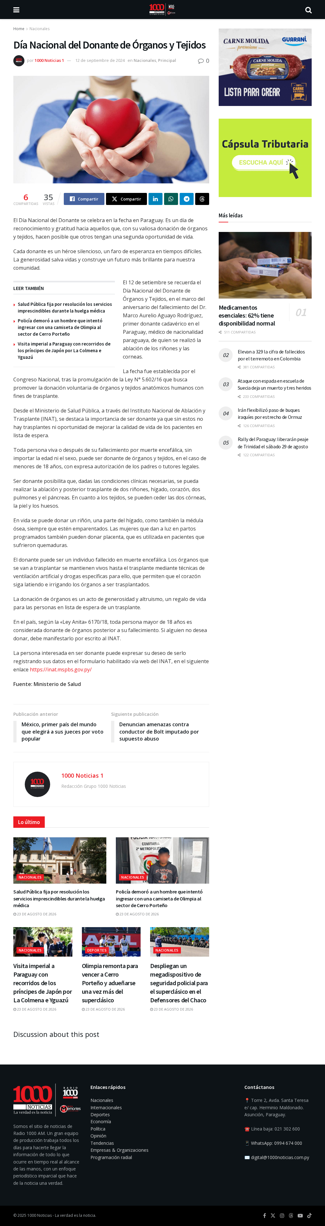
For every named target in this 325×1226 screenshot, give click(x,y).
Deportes (97, 950)
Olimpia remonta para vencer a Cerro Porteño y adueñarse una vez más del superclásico (110, 983)
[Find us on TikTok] (309, 1215)
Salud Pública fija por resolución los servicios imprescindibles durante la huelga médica (59, 898)
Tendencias (102, 1143)
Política (97, 1129)
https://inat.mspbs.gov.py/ (61, 669)
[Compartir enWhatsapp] (171, 199)
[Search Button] (308, 9)
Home (18, 28)
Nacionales (40, 28)
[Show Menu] (16, 9)
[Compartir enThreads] (202, 199)
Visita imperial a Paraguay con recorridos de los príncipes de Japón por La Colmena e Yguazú (64, 350)
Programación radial (111, 1157)
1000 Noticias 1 (49, 60)
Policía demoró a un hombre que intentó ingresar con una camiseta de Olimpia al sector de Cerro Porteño (60, 327)
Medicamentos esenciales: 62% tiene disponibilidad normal (247, 315)
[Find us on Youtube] (300, 1215)
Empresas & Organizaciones (119, 1150)
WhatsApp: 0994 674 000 (276, 1143)
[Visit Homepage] (162, 9)
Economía (100, 1121)
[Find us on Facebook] (264, 1215)
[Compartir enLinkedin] (155, 199)
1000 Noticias (39, 1215)
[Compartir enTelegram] (187, 199)
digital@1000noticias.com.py (280, 1157)
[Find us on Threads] (291, 1215)
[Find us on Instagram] (282, 1215)
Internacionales (106, 1107)
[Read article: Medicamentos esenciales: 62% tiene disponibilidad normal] (265, 265)
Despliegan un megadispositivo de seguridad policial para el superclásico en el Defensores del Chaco (179, 983)
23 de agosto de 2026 (36, 914)
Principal (167, 60)
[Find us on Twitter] (272, 1215)
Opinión (98, 1136)
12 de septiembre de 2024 (100, 60)
